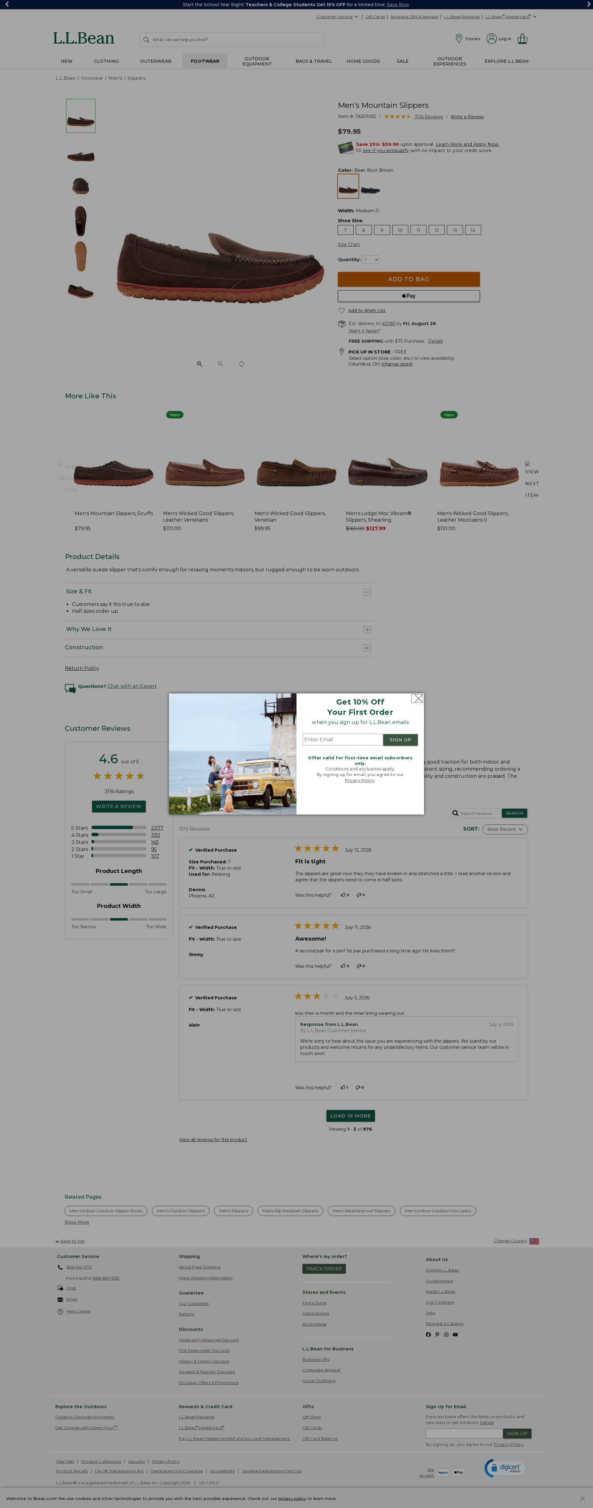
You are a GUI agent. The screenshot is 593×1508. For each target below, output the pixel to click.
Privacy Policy (360, 780)
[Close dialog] (417, 698)
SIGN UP (400, 740)
